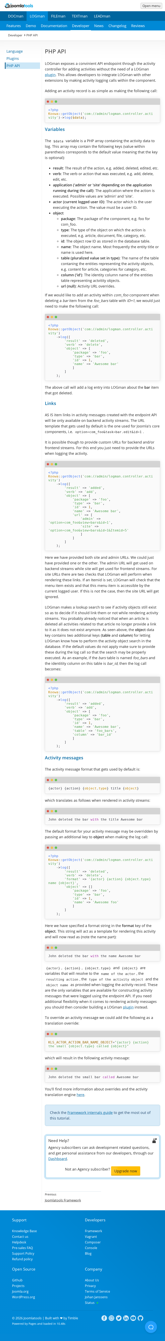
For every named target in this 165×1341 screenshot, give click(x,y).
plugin (50, 74)
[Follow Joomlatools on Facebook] (104, 1319)
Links (50, 403)
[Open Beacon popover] (151, 1327)
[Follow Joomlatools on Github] (140, 1319)
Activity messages (64, 758)
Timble (73, 1318)
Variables (55, 129)
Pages (32, 1324)
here (80, 1094)
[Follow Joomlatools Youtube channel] (133, 1319)
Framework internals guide (90, 1112)
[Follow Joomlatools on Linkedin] (126, 1319)
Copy (156, 101)
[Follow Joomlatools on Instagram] (111, 1319)
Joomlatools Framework (63, 1200)
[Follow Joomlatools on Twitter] (119, 1319)
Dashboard (57, 1158)
